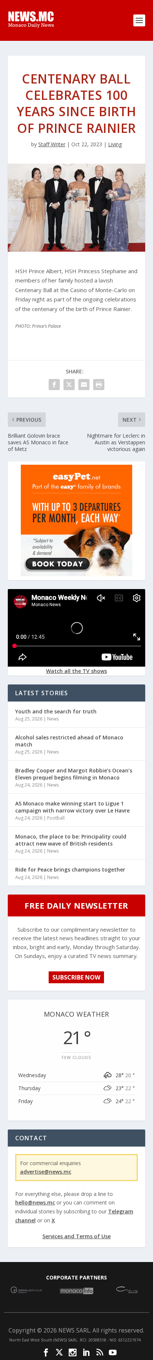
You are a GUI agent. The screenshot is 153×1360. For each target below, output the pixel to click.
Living (115, 144)
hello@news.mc (35, 1202)
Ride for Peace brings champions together (70, 869)
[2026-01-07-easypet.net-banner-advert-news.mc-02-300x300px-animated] (76, 574)
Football (56, 818)
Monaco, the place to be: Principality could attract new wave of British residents (70, 840)
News (53, 719)
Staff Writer (51, 144)
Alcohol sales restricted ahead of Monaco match (69, 741)
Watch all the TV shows (76, 670)
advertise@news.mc (45, 1171)
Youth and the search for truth (56, 711)
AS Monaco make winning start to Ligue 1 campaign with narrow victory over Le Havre (72, 807)
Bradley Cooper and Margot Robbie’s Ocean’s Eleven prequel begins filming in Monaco (73, 774)
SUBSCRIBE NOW (76, 977)
